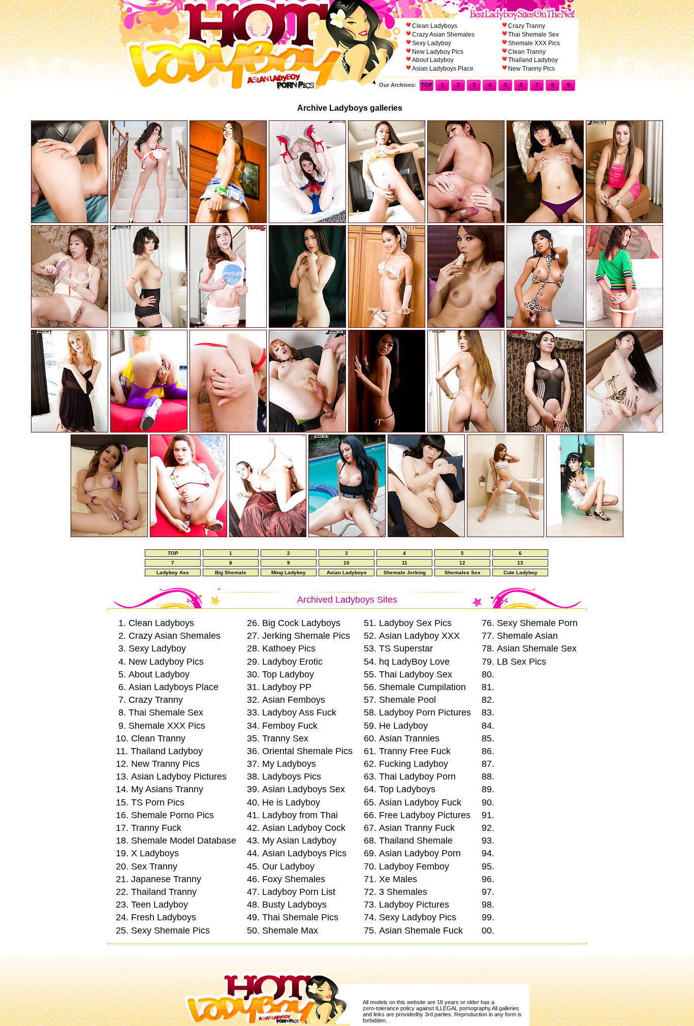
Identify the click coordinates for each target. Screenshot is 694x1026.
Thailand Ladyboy (533, 60)
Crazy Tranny (526, 25)
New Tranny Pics (531, 68)
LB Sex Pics (521, 662)
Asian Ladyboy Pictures (179, 776)
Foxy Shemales (293, 879)
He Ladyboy (403, 726)
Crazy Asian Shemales (443, 34)
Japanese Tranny (166, 879)
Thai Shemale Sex (533, 34)
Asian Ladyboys (347, 572)
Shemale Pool (407, 700)
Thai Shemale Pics (300, 917)
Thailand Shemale (416, 840)
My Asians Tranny (167, 789)
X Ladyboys (155, 853)
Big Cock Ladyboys (301, 623)
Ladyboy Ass (172, 572)
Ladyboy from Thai (300, 815)
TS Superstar (406, 648)
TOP (426, 85)
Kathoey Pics (289, 648)
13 (520, 563)
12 (462, 563)
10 (346, 563)
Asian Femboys (293, 700)
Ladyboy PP (286, 687)
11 (404, 563)
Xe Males (398, 879)
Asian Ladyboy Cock (303, 828)
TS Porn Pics (157, 802)
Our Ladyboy (288, 866)
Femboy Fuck (290, 726)
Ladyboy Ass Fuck (299, 712)
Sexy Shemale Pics (170, 930)
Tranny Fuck (156, 828)
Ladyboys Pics (291, 776)
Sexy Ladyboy (431, 43)
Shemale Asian (527, 636)
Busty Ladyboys (294, 904)
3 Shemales (403, 892)
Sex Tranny (154, 866)
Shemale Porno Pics (172, 815)
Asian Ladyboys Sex (303, 789)
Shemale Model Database (183, 840)
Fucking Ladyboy (413, 764)
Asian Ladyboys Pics (304, 853)
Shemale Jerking (405, 572)
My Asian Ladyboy (299, 840)
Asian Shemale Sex (537, 648)
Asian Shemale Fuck (421, 930)
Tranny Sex (285, 738)
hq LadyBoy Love (414, 662)
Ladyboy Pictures (414, 904)
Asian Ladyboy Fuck (420, 802)
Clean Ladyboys (434, 25)
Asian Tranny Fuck (417, 828)
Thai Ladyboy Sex (415, 674)
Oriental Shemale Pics (307, 751)
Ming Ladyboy (288, 572)
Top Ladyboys (407, 789)
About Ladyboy (433, 60)
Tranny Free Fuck (415, 751)
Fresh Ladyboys (163, 917)
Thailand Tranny (164, 892)
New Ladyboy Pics (437, 51)
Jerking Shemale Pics (306, 636)
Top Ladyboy (288, 674)
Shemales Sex (463, 572)
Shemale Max (290, 930)
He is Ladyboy (291, 802)
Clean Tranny (527, 51)
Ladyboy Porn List (298, 892)
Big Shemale (230, 572)
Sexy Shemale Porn (537, 623)
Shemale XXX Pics (534, 43)
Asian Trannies (409, 738)
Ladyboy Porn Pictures (425, 712)
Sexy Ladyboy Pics (417, 917)
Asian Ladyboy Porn (420, 853)
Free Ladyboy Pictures (424, 815)
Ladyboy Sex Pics (415, 623)
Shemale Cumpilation (422, 687)
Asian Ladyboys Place (443, 68)
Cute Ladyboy (520, 572)
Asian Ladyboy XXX (419, 636)
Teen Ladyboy (159, 904)
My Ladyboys (289, 764)
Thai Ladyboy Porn (417, 776)
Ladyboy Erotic (292, 662)
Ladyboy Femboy (414, 866)
